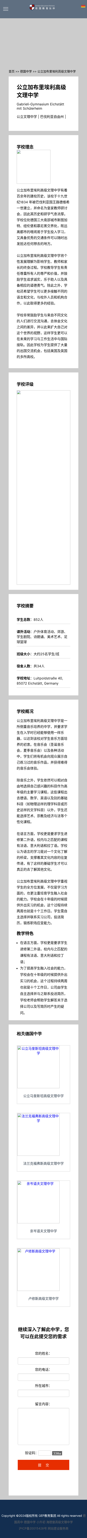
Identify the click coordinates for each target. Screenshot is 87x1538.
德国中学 (26, 71)
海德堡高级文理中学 (59, 1522)
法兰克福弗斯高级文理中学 (43, 1163)
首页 (12, 71)
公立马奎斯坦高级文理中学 (43, 1096)
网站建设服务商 (58, 1528)
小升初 (41, 1522)
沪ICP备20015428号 (33, 1528)
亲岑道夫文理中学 (43, 1231)
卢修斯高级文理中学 (43, 1298)
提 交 (43, 1465)
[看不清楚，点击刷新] (57, 1453)
